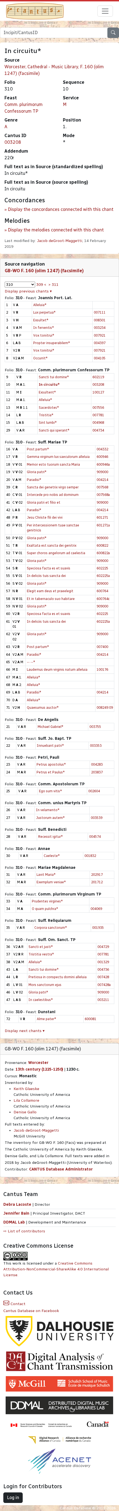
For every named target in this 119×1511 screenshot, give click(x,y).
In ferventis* (43, 328)
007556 (98, 407)
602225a (103, 576)
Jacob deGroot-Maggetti (59, 240)
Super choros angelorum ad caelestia (56, 553)
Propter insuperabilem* (51, 343)
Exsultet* (40, 320)
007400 (102, 647)
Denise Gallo (25, 1112)
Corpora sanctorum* (50, 927)
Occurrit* (40, 358)
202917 (97, 874)
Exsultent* (47, 392)
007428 (103, 977)
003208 (12, 142)
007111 (99, 312)
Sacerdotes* (49, 407)
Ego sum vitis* (50, 791)
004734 (98, 430)
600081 (90, 1019)
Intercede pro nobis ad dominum (53, 495)
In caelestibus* (41, 1000)
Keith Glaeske (26, 1088)
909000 (102, 472)
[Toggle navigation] (105, 11)
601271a (103, 525)
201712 (97, 882)
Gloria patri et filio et (43, 502)
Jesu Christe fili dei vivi (45, 517)
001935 (98, 927)
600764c (103, 599)
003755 (95, 727)
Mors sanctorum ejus (45, 985)
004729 (103, 947)
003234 (99, 328)
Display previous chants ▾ (28, 291)
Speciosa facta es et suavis (48, 568)
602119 (98, 377)
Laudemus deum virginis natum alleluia (57, 669)
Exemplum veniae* (51, 882)
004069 (96, 909)
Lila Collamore (26, 1100)
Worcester (38, 1062)
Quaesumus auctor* (43, 707)
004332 (102, 449)
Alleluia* (39, 305)
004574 (95, 836)
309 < (41, 284)
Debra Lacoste (17, 1204)
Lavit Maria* (46, 874)
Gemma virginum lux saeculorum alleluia (58, 457)
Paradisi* (34, 480)
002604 (94, 791)
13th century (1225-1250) (39, 1069)
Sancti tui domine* (54, 377)
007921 (99, 335)
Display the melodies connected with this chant (56, 230)
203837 (97, 772)
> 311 (53, 284)
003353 (96, 745)
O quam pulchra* (45, 909)
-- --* (31, 662)
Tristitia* (46, 415)
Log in (13, 1497)
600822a (103, 553)
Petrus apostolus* (51, 764)
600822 (102, 545)
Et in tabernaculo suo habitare (51, 599)
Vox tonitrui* (43, 335)
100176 (102, 669)
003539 (96, 818)
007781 (98, 415)
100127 (98, 392)
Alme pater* (46, 1019)
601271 (102, 517)
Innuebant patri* (50, 745)
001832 (90, 856)
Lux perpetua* (44, 312)
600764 (102, 591)
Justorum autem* (50, 818)
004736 (103, 969)
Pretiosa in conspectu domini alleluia (58, 977)
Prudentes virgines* (47, 901)
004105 (99, 358)
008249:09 (105, 707)
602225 (102, 568)
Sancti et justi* (41, 947)
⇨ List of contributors (24, 1231)
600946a (103, 464)
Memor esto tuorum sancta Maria (53, 464)
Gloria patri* (36, 472)
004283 (97, 764)
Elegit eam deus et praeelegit (50, 591)
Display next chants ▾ (25, 1030)
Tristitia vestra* (41, 954)
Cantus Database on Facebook (31, 1310)
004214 (102, 480)
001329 (103, 962)
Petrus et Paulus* (51, 772)
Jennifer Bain (16, 1213)
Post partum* (38, 449)
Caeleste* (52, 856)
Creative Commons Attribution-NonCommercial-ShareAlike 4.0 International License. (56, 1269)
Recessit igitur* (50, 836)
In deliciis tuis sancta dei (46, 576)
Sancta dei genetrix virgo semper (53, 487)
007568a (103, 495)
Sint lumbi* (48, 422)
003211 (103, 1000)
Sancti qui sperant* (54, 430)
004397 (99, 343)
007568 (102, 487)
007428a (104, 985)
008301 (99, 320)
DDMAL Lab (14, 1222)
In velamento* (48, 810)
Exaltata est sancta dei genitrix (51, 545)
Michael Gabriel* (50, 727)
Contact (17, 1303)
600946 (102, 457)
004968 (98, 422)
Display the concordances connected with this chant (60, 209)
